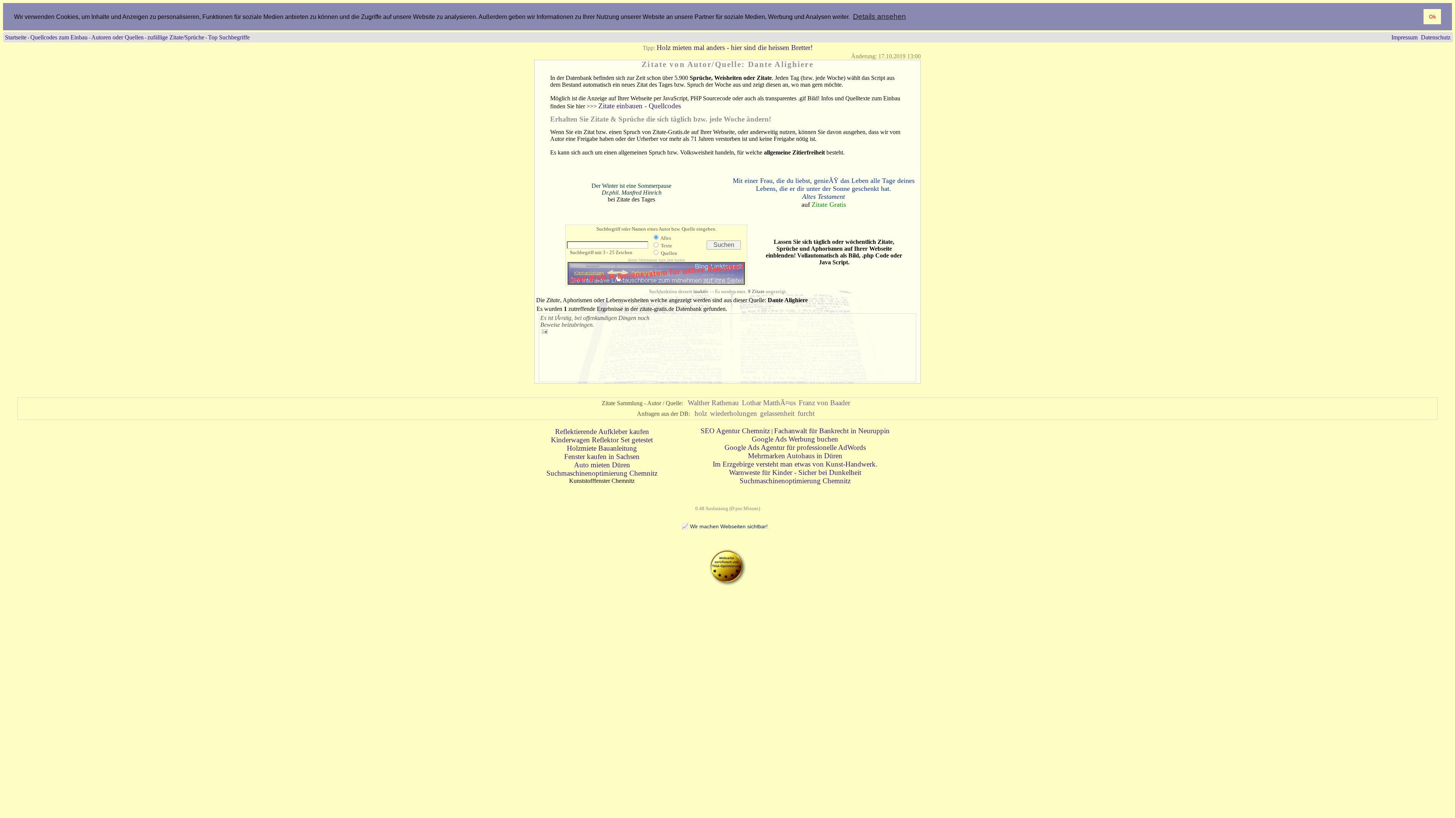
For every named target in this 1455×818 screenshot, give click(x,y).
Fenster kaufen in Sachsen (602, 457)
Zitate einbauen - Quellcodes (639, 106)
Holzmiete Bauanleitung (602, 448)
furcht (806, 413)
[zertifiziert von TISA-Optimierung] (727, 584)
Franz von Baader (824, 403)
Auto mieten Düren (602, 465)
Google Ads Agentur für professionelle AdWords (795, 447)
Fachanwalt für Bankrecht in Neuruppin (832, 431)
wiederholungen (733, 413)
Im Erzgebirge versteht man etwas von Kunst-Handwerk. (795, 464)
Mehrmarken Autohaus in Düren (795, 456)
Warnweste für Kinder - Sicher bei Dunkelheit (795, 472)
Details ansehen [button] (879, 16)
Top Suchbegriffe (229, 37)
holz (701, 413)
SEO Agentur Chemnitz (735, 431)
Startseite (16, 37)
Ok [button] (1432, 17)
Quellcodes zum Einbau (59, 37)
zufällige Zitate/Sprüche (175, 37)
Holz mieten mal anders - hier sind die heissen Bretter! (735, 48)
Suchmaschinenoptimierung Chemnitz (601, 473)
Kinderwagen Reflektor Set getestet (602, 440)
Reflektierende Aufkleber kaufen (602, 432)
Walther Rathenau (713, 403)
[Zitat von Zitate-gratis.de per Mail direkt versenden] (545, 331)
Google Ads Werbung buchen (795, 439)
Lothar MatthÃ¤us (769, 403)
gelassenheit (777, 413)
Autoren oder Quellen (117, 37)
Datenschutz (1435, 37)
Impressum (1404, 37)
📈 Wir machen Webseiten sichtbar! (725, 526)
